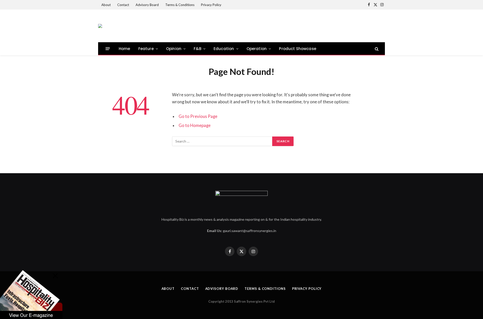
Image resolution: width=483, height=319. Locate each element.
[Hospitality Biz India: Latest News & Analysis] (100, 25)
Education (224, 48)
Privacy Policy (211, 5)
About (106, 5)
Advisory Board (147, 5)
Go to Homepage (195, 125)
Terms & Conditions (179, 5)
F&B (197, 48)
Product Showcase (297, 48)
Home (124, 48)
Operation (257, 48)
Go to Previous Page (198, 116)
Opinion (173, 48)
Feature (146, 48)
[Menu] (108, 48)
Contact (123, 5)
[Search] (376, 48)
